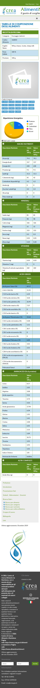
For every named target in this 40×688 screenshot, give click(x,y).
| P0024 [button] (11, 111)
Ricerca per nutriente (12, 507)
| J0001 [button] (18, 108)
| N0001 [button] (5, 111)
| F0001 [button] (24, 105)
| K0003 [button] (24, 108)
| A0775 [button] (25, 102)
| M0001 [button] (31, 108)
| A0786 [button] (31, 102)
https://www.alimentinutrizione (12, 649)
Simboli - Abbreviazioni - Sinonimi (14, 495)
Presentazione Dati (9, 491)
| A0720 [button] (11, 102)
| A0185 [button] (5, 102)
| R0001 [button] (18, 111)
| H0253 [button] (11, 108)
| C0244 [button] (11, 105)
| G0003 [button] (31, 105)
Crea (37, 4)
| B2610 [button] (5, 105)
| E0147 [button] (18, 105)
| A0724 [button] (18, 102)
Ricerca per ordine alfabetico (15, 509)
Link (4, 520)
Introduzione (7, 487)
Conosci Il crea (26, 579)
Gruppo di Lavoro (9, 512)
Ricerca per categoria (12, 505)
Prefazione (6, 483)
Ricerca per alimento (12, 502)
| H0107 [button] (5, 108)
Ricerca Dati (7, 499)
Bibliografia (7, 516)
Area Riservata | (30, 4)
